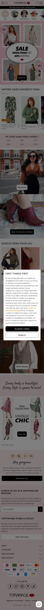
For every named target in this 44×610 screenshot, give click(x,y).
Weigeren (22, 335)
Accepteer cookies (22, 329)
